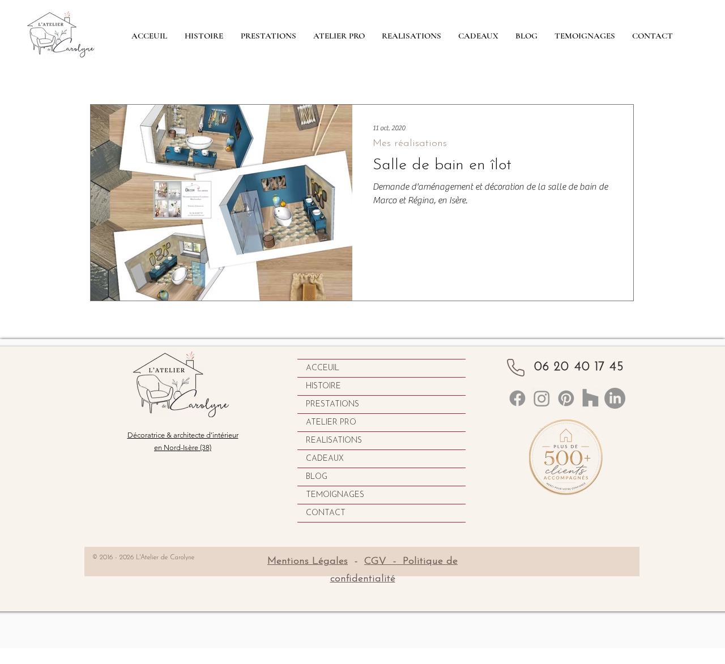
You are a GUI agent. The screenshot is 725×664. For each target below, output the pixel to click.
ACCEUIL (322, 368)
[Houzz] (590, 398)
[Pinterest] (566, 398)
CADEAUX (325, 459)
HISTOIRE (323, 386)
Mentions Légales (307, 561)
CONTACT (326, 513)
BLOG (316, 477)
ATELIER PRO (331, 422)
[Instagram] (541, 398)
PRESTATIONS (332, 404)
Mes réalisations (410, 144)
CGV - (383, 561)
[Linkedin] (517, 398)
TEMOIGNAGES (335, 495)
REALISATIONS (334, 440)
